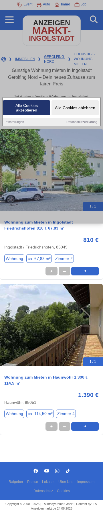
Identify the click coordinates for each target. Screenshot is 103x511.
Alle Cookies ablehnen (75, 107)
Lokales (48, 482)
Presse (32, 482)
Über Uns (65, 482)
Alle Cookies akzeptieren (26, 107)
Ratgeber (16, 482)
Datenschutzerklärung (81, 122)
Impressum (85, 482)
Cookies (63, 491)
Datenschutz (43, 491)
